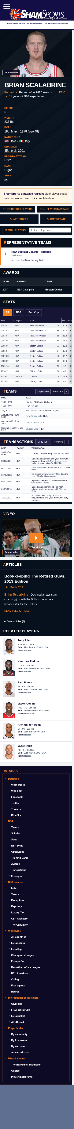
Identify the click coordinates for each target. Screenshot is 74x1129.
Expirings (17, 906)
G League (16, 876)
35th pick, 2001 (14, 150)
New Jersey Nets (38, 325)
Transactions (18, 870)
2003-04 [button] (5, 336)
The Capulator (19, 924)
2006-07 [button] (5, 351)
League (18, 321)
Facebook (17, 797)
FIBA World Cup (20, 1009)
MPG (64, 321)
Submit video (11, 552)
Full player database (54, 209)
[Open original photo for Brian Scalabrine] (36, 53)
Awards (15, 863)
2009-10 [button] (5, 366)
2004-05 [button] (5, 341)
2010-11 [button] (4, 371)
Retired (9, 92)
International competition (23, 997)
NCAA (34, 406)
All (7, 312)
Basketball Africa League (25, 967)
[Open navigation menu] (6, 6)
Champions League (22, 955)
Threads (16, 809)
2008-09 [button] (5, 361)
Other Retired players (17, 209)
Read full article (17, 610)
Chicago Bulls (36, 371)
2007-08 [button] (5, 356)
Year (3, 321)
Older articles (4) (16, 621)
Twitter (15, 803)
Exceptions (17, 900)
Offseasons (17, 851)
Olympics (16, 1003)
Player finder (15, 1028)
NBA (18, 312)
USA (13, 141)
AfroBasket (17, 1022)
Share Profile (19, 219)
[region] (36, 351)
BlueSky (16, 815)
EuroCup (33, 312)
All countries (18, 936)
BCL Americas (19, 973)
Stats (14, 839)
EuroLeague (18, 943)
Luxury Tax (17, 912)
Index (14, 888)
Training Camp (19, 857)
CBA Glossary (19, 918)
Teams (15, 827)
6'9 (6, 112)
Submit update (56, 219)
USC (7, 160)
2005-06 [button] (5, 346)
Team (32, 321)
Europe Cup (18, 961)
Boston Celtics (53, 289)
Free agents (18, 985)
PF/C (62, 92)
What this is (18, 784)
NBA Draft (17, 845)
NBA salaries (15, 882)
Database (13, 778)
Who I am (16, 790)
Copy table (43, 391)
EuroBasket (18, 1016)
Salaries (16, 833)
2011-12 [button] (4, 376)
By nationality (19, 1034)
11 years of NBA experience (26, 96)
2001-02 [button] (5, 325)
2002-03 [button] (5, 330)
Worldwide (14, 930)
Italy (27, 141)
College (15, 979)
